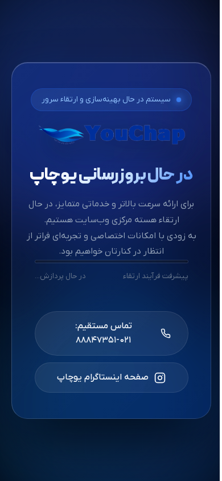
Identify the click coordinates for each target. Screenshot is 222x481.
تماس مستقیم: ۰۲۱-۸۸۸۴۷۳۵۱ (103, 333)
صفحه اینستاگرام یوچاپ (103, 377)
